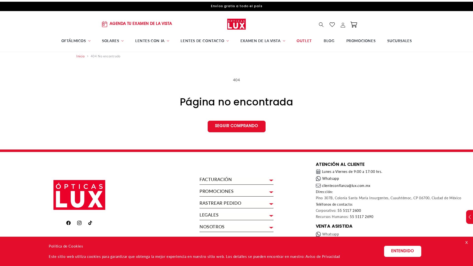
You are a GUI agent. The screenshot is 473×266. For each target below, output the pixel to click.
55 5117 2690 (361, 217)
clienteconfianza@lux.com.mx (346, 185)
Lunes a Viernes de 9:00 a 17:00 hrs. (352, 171)
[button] (76, 41)
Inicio (80, 56)
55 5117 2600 (349, 210)
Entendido (402, 251)
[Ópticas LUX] (236, 24)
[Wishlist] (332, 24)
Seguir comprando (236, 126)
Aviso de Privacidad (322, 256)
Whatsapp (330, 178)
